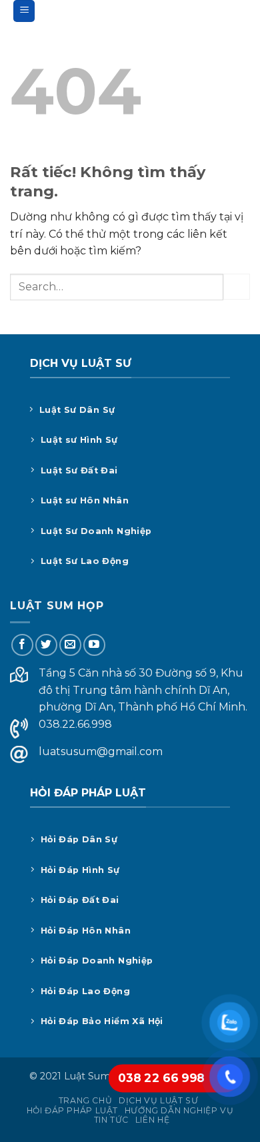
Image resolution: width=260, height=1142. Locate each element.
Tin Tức (111, 1120)
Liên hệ (152, 1120)
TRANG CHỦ (86, 1100)
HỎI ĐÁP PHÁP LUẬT (72, 1110)
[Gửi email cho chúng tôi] (70, 645)
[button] (24, 11)
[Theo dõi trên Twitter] (46, 645)
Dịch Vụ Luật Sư (158, 1100)
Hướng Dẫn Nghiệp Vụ (179, 1110)
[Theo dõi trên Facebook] (22, 645)
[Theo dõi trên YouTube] (94, 645)
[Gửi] (236, 287)
